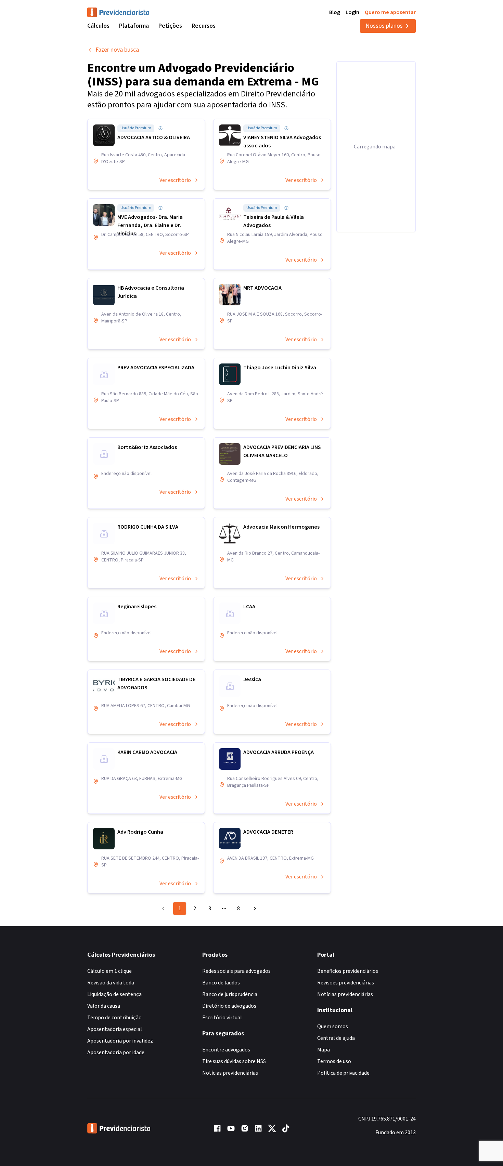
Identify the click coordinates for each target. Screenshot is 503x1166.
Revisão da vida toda (110, 983)
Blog (334, 12)
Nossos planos (384, 26)
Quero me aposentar (390, 12)
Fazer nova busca (117, 50)
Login (352, 12)
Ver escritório (175, 180)
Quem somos (332, 1026)
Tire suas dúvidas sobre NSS (234, 1061)
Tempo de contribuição (114, 1018)
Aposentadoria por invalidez (120, 1041)
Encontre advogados (226, 1050)
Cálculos (98, 26)
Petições (170, 26)
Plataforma (134, 26)
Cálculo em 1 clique (109, 971)
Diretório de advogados (229, 1006)
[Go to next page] (254, 908)
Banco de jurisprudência (229, 994)
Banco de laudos (221, 983)
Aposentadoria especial (114, 1029)
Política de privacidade (343, 1073)
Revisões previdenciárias (345, 983)
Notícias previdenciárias (230, 1073)
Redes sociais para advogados (236, 971)
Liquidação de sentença (114, 994)
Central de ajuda (336, 1038)
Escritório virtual (222, 1018)
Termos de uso (334, 1061)
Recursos (204, 26)
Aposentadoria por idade (115, 1052)
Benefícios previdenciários (347, 971)
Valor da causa (103, 1006)
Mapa (323, 1050)
